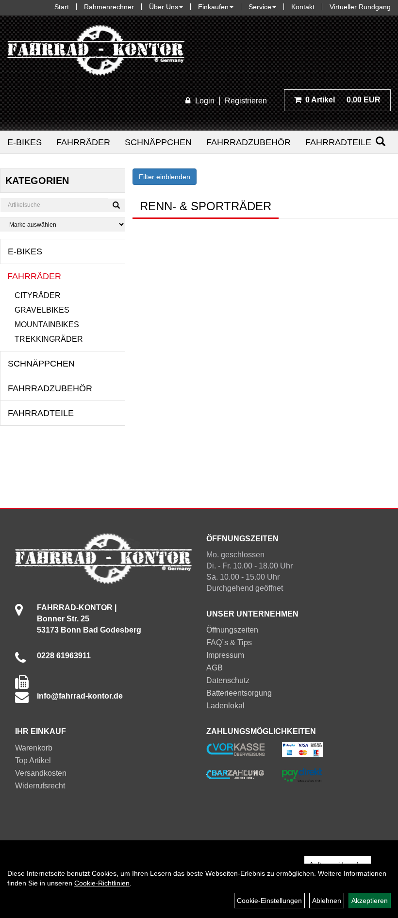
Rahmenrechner (109, 6)
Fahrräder (83, 142)
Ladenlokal (225, 705)
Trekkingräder (49, 339)
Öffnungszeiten (232, 630)
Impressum (225, 655)
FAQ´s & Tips (229, 642)
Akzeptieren (369, 900)
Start (61, 6)
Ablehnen (326, 900)
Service (260, 6)
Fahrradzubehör (248, 142)
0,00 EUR (343, 100)
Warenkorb (33, 748)
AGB (214, 668)
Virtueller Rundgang (360, 6)
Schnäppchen (158, 142)
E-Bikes (24, 142)
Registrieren (246, 101)
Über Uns (163, 6)
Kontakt (303, 6)
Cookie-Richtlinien (102, 883)
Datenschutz (227, 680)
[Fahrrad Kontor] (95, 52)
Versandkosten (40, 773)
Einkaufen (213, 6)
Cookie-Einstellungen (269, 900)
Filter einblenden (164, 177)
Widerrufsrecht (40, 786)
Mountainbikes (47, 324)
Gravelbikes (42, 310)
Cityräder (38, 295)
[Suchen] (380, 141)
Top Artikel (33, 760)
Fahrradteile (338, 142)
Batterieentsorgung (239, 693)
